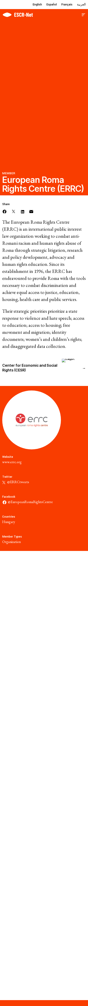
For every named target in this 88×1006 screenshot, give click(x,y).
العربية (81, 4)
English (37, 4)
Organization (11, 541)
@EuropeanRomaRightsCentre (30, 501)
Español (51, 4)
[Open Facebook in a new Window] (4, 211)
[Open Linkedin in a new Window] (22, 211)
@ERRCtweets (18, 482)
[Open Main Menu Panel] (83, 14)
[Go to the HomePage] (17, 14)
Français (66, 4)
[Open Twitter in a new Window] (13, 211)
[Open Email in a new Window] (31, 211)
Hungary (8, 521)
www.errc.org (12, 462)
